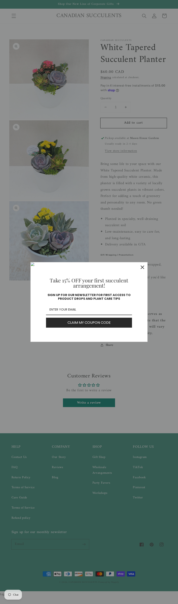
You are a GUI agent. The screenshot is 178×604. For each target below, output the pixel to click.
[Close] (142, 267)
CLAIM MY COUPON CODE (89, 322)
